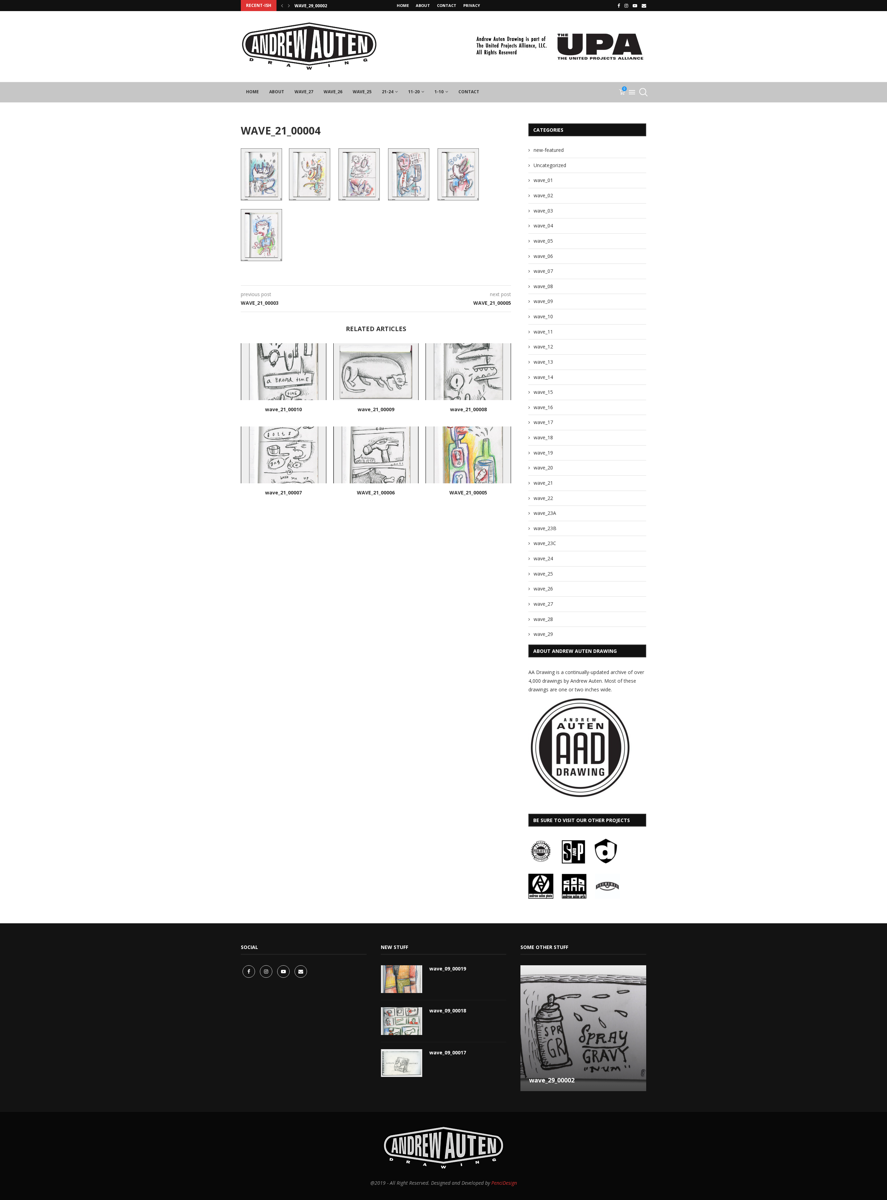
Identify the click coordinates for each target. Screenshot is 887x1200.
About (423, 5)
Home (403, 5)
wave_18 (543, 437)
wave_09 (543, 301)
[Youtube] (635, 5)
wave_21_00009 (376, 409)
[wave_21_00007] (283, 454)
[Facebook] (618, 5)
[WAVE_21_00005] (468, 454)
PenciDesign (504, 1183)
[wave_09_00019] (401, 979)
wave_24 (543, 558)
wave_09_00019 (447, 968)
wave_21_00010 (283, 409)
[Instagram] (626, 5)
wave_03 (543, 210)
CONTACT (446, 5)
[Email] (644, 5)
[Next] (289, 5)
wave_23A (545, 513)
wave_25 (362, 92)
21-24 (387, 92)
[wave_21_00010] (283, 371)
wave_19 (543, 452)
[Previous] (282, 5)
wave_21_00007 (283, 492)
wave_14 (543, 377)
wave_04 (543, 225)
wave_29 (543, 634)
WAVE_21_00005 (468, 492)
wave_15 (543, 392)
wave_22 (543, 498)
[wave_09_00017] (401, 1063)
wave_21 (543, 483)
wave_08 (543, 286)
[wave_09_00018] (401, 1021)
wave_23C (545, 543)
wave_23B (545, 528)
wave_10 (543, 316)
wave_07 (543, 271)
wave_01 (543, 180)
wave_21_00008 (468, 409)
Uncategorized (550, 165)
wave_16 (543, 407)
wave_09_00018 (447, 1010)
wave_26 (333, 92)
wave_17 (543, 422)
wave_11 (543, 331)
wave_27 (304, 92)
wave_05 (543, 241)
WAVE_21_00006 (376, 492)
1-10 (439, 92)
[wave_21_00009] (376, 371)
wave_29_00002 (311, 6)
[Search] (642, 92)
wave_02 (543, 195)
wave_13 (543, 362)
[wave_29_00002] (583, 1028)
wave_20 (543, 467)
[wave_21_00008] (468, 371)
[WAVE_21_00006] (376, 454)
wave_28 (543, 619)
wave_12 (543, 346)
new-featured (549, 150)
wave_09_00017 (447, 1052)
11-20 (414, 92)
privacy (471, 5)
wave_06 (543, 256)
